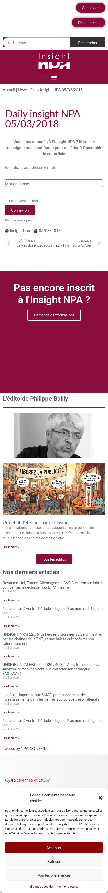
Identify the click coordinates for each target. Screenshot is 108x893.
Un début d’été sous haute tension (35, 522)
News (23, 89)
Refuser (54, 861)
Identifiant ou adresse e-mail (30, 168)
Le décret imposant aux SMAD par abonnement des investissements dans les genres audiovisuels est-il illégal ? (51, 696)
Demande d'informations (54, 315)
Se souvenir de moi (23, 201)
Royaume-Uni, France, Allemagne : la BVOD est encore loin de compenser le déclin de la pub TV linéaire (53, 584)
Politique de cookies (41, 886)
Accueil (9, 89)
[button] (100, 797)
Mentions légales (67, 886)
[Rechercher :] (36, 42)
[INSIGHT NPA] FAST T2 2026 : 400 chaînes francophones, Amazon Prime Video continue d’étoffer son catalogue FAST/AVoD (51, 669)
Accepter (54, 847)
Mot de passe (17, 184)
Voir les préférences (54, 875)
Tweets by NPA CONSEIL (24, 748)
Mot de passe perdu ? (21, 220)
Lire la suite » (11, 547)
